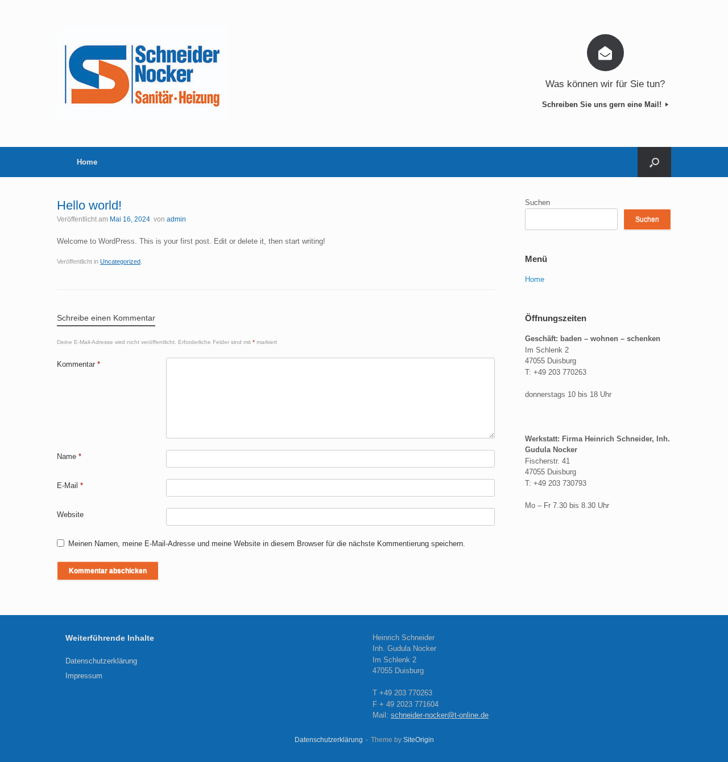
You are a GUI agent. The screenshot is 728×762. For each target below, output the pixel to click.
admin (176, 219)
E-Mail (70, 485)
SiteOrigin (418, 739)
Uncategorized (120, 261)
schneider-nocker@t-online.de (440, 715)
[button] (654, 162)
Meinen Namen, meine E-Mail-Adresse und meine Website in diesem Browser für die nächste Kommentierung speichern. (266, 543)
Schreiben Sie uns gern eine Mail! (603, 104)
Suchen (537, 202)
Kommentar (78, 364)
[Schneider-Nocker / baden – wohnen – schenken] (142, 73)
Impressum (83, 675)
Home (87, 162)
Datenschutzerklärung (101, 661)
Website (70, 514)
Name (69, 456)
